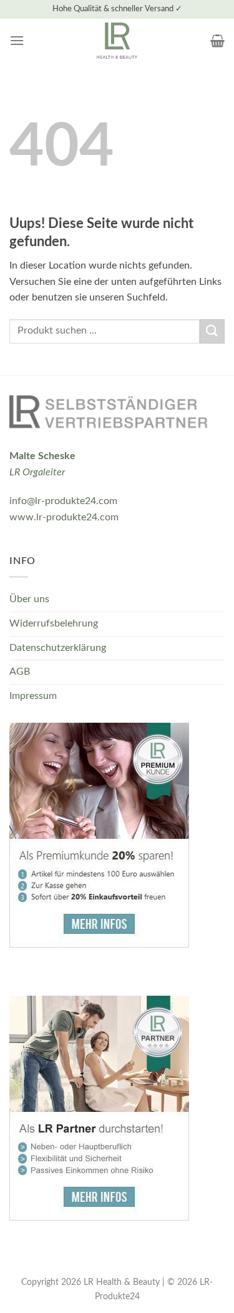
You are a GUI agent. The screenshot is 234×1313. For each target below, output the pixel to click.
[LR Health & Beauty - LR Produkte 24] (117, 40)
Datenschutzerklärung (57, 648)
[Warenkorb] (217, 40)
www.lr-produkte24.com (64, 517)
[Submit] (212, 331)
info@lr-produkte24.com (63, 501)
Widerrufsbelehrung (53, 623)
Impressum (33, 696)
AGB (19, 671)
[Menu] (16, 40)
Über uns (29, 599)
